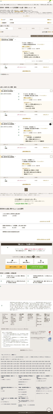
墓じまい (12, 324)
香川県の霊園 (28, 370)
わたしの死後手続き (22, 394)
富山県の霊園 (48, 363)
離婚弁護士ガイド (22, 384)
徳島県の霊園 (22, 370)
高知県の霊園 (41, 370)
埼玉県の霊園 (16, 363)
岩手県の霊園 (16, 361)
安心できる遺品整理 (22, 392)
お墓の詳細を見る (26, 71)
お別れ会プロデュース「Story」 (42, 393)
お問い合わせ (26, 328)
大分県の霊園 (22, 372)
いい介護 (38, 380)
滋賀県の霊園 (3, 368)
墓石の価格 (30, 315)
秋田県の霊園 (28, 361)
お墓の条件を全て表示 (44, 221)
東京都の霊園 (28, 363)
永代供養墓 (21, 317)
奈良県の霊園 (28, 368)
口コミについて (20, 328)
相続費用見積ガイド (27, 379)
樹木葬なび (36, 356)
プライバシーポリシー (13, 328)
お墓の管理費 (30, 317)
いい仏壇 (2, 391)
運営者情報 (3, 328)
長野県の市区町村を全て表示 (43, 239)
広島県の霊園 (9, 370)
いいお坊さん (8, 379)
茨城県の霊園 (47, 361)
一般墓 (6, 28)
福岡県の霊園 (47, 370)
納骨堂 (20, 320)
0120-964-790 (22, 204)
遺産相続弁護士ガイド (22, 381)
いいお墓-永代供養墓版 (18, 356)
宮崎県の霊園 (28, 372)
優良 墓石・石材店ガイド (6, 359)
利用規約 (7, 328)
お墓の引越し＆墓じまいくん (18, 359)
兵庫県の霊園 (22, 368)
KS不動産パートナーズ (23, 396)
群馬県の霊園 (9, 363)
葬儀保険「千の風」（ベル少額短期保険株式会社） (26, 405)
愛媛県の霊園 (34, 370)
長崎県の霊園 (9, 372)
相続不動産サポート (22, 389)
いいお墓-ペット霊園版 (28, 356)
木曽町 (23, 227)
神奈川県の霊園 (35, 363)
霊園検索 (4, 317)
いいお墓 (2, 356)
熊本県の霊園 (16, 372)
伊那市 (4, 227)
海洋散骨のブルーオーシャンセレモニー (44, 391)
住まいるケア (43, 380)
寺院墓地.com (48, 356)
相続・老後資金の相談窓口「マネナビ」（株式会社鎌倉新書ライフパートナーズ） (26, 401)
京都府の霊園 (9, 368)
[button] (37, 61)
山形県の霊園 (34, 361)
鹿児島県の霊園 (35, 372)
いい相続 (20, 379)
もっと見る (25, 16)
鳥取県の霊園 (42, 368)
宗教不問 (5, 215)
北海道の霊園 (3, 361)
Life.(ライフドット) (9, 356)
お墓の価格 (13, 318)
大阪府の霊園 (16, 368)
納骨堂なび (42, 356)
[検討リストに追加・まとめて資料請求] (51, 91)
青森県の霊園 (9, 361)
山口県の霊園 (16, 370)
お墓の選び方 (13, 320)
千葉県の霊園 (22, 363)
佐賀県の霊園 (3, 372)
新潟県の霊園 (42, 363)
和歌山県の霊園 (35, 368)
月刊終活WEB (13, 404)
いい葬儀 (2, 379)
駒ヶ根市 (14, 227)
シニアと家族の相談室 (5, 404)
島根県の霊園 (48, 368)
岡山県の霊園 (3, 370)
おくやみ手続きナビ (5, 401)
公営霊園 (14, 215)
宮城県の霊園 (22, 361)
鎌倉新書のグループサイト (26, 350)
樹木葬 (20, 318)
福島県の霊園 (41, 361)
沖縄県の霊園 (42, 372)
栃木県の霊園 (3, 363)
